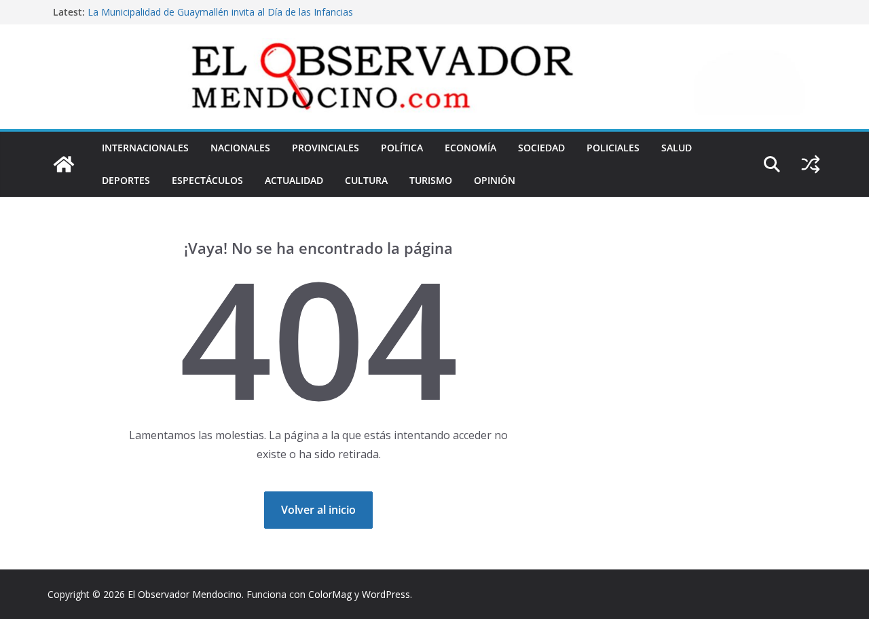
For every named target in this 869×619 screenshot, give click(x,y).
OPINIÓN (494, 180)
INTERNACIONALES (145, 147)
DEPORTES (126, 180)
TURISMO (430, 180)
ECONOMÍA (470, 147)
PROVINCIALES (325, 147)
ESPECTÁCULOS (207, 180)
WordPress (386, 594)
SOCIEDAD (541, 147)
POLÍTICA (402, 147)
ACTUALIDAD (294, 180)
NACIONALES (240, 147)
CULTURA (366, 180)
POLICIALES (613, 147)
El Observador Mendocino (185, 594)
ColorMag (330, 594)
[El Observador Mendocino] (64, 164)
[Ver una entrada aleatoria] (810, 164)
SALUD (676, 147)
